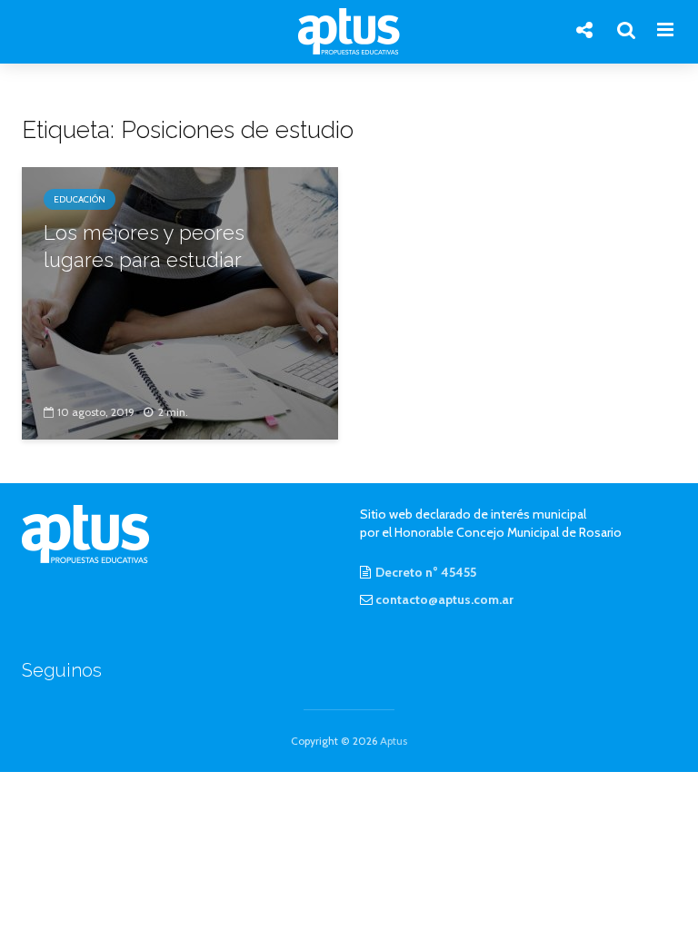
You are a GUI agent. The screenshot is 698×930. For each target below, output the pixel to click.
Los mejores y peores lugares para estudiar (144, 246)
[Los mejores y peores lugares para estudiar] (180, 302)
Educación (79, 199)
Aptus (393, 740)
